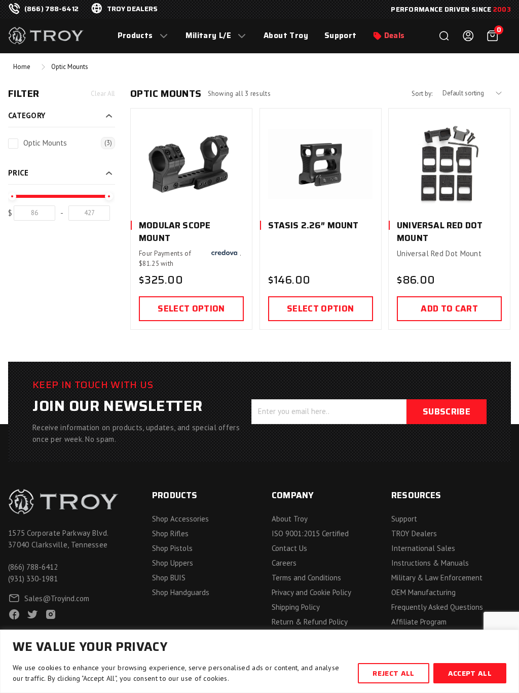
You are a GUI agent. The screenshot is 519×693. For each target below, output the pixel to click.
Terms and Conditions (306, 577)
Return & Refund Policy (310, 622)
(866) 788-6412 (51, 9)
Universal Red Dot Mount (440, 232)
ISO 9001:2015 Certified (310, 533)
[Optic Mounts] (13, 143)
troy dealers (132, 9)
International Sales (423, 548)
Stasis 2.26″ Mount (313, 225)
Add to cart (449, 308)
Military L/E (209, 36)
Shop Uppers (172, 563)
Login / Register (468, 36)
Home (21, 66)
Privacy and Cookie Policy (311, 592)
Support (340, 36)
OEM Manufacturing (423, 592)
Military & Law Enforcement (437, 577)
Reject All (393, 673)
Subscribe (446, 411)
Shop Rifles (170, 533)
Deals (394, 36)
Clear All (103, 93)
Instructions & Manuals (430, 563)
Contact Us (289, 548)
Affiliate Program (419, 622)
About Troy (286, 36)
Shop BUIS (169, 577)
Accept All (470, 673)
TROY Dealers (414, 533)
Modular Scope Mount (174, 232)
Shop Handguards (180, 592)
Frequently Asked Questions (437, 607)
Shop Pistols (172, 548)
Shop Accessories (180, 519)
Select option (191, 308)
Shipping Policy (296, 607)
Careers (284, 563)
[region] (259, 661)
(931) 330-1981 (33, 578)
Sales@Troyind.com (56, 598)
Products (135, 36)
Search (444, 36)
